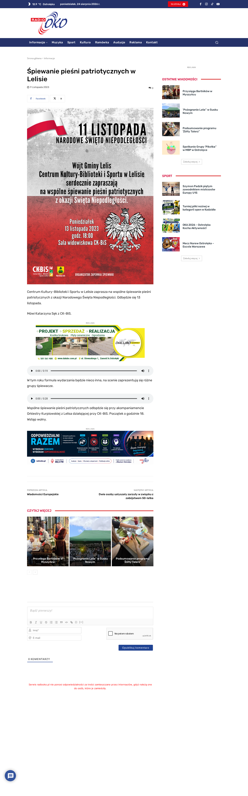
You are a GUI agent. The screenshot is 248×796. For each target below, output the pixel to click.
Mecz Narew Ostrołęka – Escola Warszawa (198, 245)
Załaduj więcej (190, 161)
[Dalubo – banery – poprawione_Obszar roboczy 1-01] (90, 360)
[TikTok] (212, 4)
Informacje (49, 58)
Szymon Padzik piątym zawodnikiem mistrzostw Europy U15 (199, 189)
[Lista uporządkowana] (51, 622)
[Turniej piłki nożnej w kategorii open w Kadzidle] (171, 207)
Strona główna (34, 58)
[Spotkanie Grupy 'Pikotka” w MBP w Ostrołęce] (171, 148)
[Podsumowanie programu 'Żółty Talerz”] (132, 541)
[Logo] (49, 23)
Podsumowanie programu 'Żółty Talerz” (132, 560)
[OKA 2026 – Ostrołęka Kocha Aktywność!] (171, 226)
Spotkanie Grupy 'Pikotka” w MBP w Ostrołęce (200, 148)
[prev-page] (29, 572)
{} (76, 622)
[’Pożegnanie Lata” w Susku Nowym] (90, 541)
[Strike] (46, 622)
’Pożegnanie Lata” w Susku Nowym (90, 560)
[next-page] (35, 572)
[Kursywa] (35, 622)
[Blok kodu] (66, 622)
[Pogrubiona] (30, 622)
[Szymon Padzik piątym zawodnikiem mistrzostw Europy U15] (171, 189)
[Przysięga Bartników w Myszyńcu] (48, 541)
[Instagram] (206, 4)
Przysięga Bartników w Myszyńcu (48, 560)
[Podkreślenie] (41, 622)
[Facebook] (201, 4)
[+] (81, 622)
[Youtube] (218, 4)
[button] (216, 42)
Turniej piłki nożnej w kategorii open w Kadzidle (199, 208)
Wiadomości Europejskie (43, 494)
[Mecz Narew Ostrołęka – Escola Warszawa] (171, 244)
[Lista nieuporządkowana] (56, 622)
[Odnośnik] (71, 622)
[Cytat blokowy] (61, 622)
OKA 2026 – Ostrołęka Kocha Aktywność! (197, 226)
